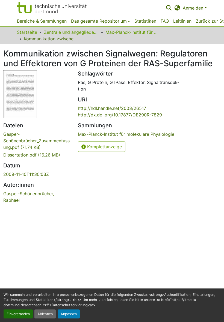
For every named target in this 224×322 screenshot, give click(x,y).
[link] (37, 141)
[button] (52, 7)
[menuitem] (100, 21)
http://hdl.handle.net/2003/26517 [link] (112, 108)
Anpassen (69, 314)
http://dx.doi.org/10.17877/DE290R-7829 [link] (120, 115)
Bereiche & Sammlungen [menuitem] (42, 21)
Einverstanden (18, 314)
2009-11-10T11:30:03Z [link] (26, 174)
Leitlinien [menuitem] (182, 21)
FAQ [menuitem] (165, 21)
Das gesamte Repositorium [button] (99, 21)
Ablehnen (45, 314)
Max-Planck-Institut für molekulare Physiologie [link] (132, 32)
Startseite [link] (27, 32)
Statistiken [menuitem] (145, 21)
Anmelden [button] (194, 8)
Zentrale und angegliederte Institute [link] (71, 32)
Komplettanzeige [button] (104, 146)
